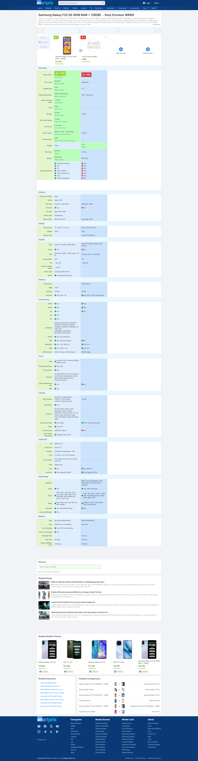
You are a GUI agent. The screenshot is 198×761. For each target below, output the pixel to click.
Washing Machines (77, 747)
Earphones (74, 731)
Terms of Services (155, 758)
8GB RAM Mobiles (128, 736)
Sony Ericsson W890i (89, 56)
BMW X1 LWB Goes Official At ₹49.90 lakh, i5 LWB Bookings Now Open (77, 582)
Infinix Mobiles (100, 744)
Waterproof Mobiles (129, 744)
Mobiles (66, 8)
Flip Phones (126, 750)
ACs (72, 742)
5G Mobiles (126, 726)
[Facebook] (45, 726)
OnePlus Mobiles (101, 736)
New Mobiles (126, 731)
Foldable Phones (127, 739)
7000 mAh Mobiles (128, 747)
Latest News (152, 747)
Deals (72, 752)
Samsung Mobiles (101, 723)
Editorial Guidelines (154, 728)
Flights (153, 8)
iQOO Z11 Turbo (118, 662)
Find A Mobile (152, 742)
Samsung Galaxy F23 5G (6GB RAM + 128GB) (65, 58)
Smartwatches (75, 734)
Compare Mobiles (154, 744)
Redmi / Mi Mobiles (102, 726)
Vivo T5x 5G (67, 662)
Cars (72, 728)
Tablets (74, 8)
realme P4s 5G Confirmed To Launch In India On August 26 (73, 602)
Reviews (48, 8)
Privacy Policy (141, 758)
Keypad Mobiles (127, 752)
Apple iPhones (100, 742)
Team (149, 726)
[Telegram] (45, 731)
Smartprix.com (56, 758)
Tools (149, 739)
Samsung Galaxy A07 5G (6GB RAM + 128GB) (148, 662)
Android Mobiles (127, 742)
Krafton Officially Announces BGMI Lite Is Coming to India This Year (76, 592)
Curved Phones (127, 728)
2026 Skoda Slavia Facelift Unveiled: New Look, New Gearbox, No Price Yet (79, 612)
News (40, 8)
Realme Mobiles (100, 728)
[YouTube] (57, 726)
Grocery (73, 750)
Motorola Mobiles (101, 734)
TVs (91, 8)
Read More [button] (156, 24)
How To (57, 8)
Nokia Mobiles (100, 752)
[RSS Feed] (51, 731)
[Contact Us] (39, 726)
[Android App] (57, 731)
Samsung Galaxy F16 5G (96, 662)
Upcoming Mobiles (128, 734)
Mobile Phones (76, 723)
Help (149, 736)
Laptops (83, 8)
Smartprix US (41, 739)
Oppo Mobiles (100, 739)
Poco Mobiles (100, 747)
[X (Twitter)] (51, 726)
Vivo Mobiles (99, 731)
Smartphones (126, 723)
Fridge (73, 744)
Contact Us (151, 734)
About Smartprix (153, 723)
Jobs (149, 731)
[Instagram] (39, 731)
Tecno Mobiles (100, 750)
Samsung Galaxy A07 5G (47, 662)
